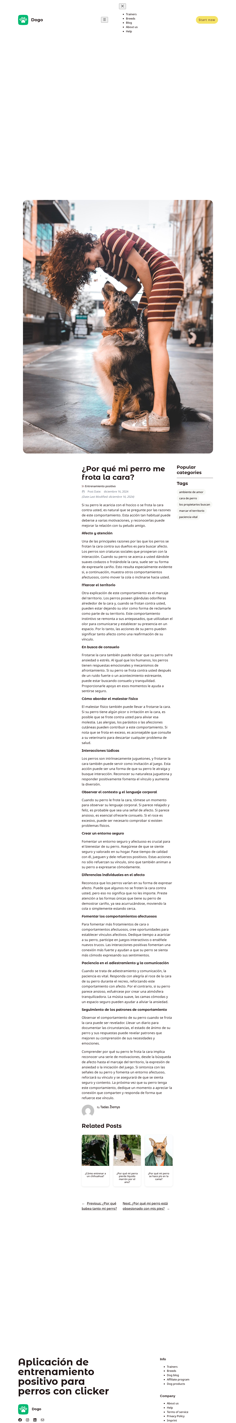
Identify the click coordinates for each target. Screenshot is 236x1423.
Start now (207, 20)
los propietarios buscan (194, 504)
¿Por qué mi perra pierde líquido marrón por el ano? (127, 1178)
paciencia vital (188, 517)
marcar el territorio (191, 511)
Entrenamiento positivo (100, 486)
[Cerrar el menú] (122, 6)
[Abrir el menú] (104, 20)
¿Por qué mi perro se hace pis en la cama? (158, 1176)
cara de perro (188, 498)
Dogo (37, 19)
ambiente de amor (191, 492)
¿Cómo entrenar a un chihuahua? (95, 1175)
